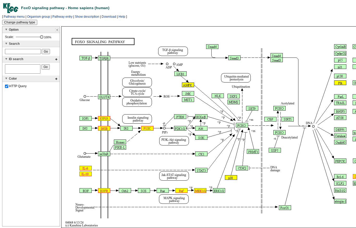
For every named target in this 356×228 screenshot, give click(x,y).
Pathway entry (62, 16)
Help (122, 16)
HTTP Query (17, 86)
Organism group (38, 16)
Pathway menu (14, 16)
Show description (87, 16)
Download (109, 16)
